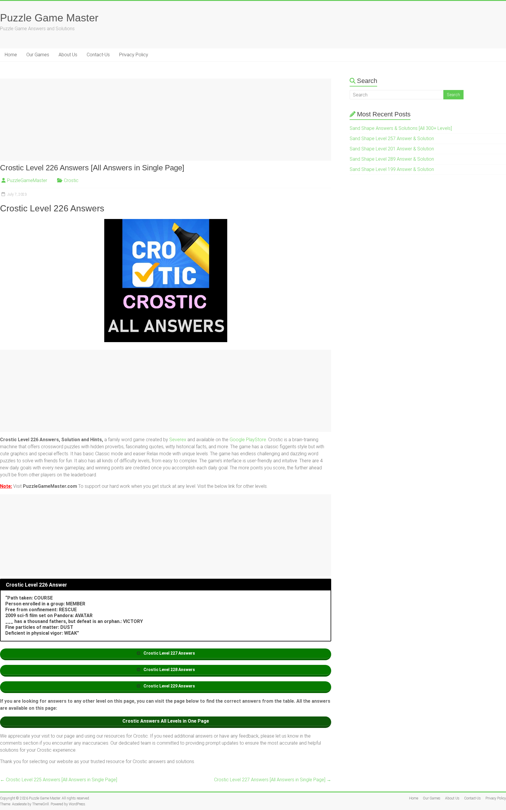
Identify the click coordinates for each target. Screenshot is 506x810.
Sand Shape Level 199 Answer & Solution (392, 169)
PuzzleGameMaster (27, 180)
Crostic (71, 180)
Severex (177, 439)
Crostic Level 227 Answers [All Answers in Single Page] (272, 779)
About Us (68, 54)
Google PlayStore (248, 439)
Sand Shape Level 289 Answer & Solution (392, 159)
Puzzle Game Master (49, 18)
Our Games (37, 54)
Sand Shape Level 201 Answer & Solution (392, 149)
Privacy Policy (133, 54)
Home (11, 54)
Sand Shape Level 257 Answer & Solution (392, 138)
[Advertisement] (165, 120)
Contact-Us (98, 54)
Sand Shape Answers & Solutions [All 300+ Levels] (401, 128)
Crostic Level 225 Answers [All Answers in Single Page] (58, 779)
